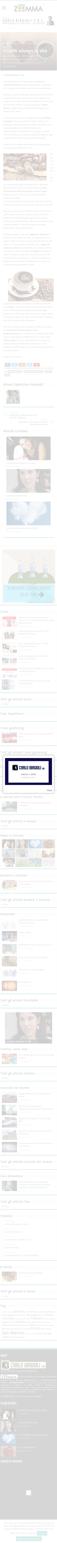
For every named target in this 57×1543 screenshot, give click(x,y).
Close (49, 790)
